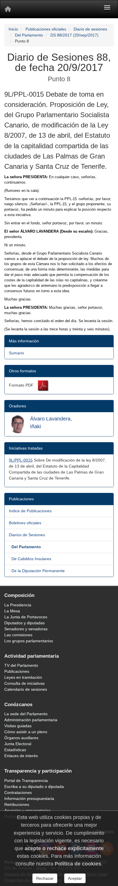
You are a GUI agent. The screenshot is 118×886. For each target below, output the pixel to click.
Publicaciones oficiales (45, 29)
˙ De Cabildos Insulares (30, 558)
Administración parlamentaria (30, 720)
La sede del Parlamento (26, 714)
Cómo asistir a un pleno (25, 731)
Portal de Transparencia (26, 780)
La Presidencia (17, 605)
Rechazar (45, 878)
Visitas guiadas (18, 726)
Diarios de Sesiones (27, 535)
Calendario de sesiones (25, 689)
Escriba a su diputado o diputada (34, 786)
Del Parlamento (29, 35)
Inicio (13, 29)
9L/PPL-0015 (21, 460)
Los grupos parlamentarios (28, 641)
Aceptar (75, 878)
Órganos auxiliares (21, 737)
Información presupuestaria (29, 798)
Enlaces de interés (21, 755)
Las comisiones (18, 635)
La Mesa (12, 611)
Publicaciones (16, 671)
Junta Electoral (17, 743)
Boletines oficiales (25, 523)
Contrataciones (18, 792)
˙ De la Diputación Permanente (37, 570)
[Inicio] (7, 9)
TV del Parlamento (21, 665)
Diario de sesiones (90, 29)
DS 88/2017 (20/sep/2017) (74, 35)
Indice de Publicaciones (30, 511)
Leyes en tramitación (23, 677)
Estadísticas (15, 749)
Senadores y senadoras (26, 629)
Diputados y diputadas (24, 623)
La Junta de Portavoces (25, 617)
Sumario (16, 353)
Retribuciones (16, 804)
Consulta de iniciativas (24, 683)
